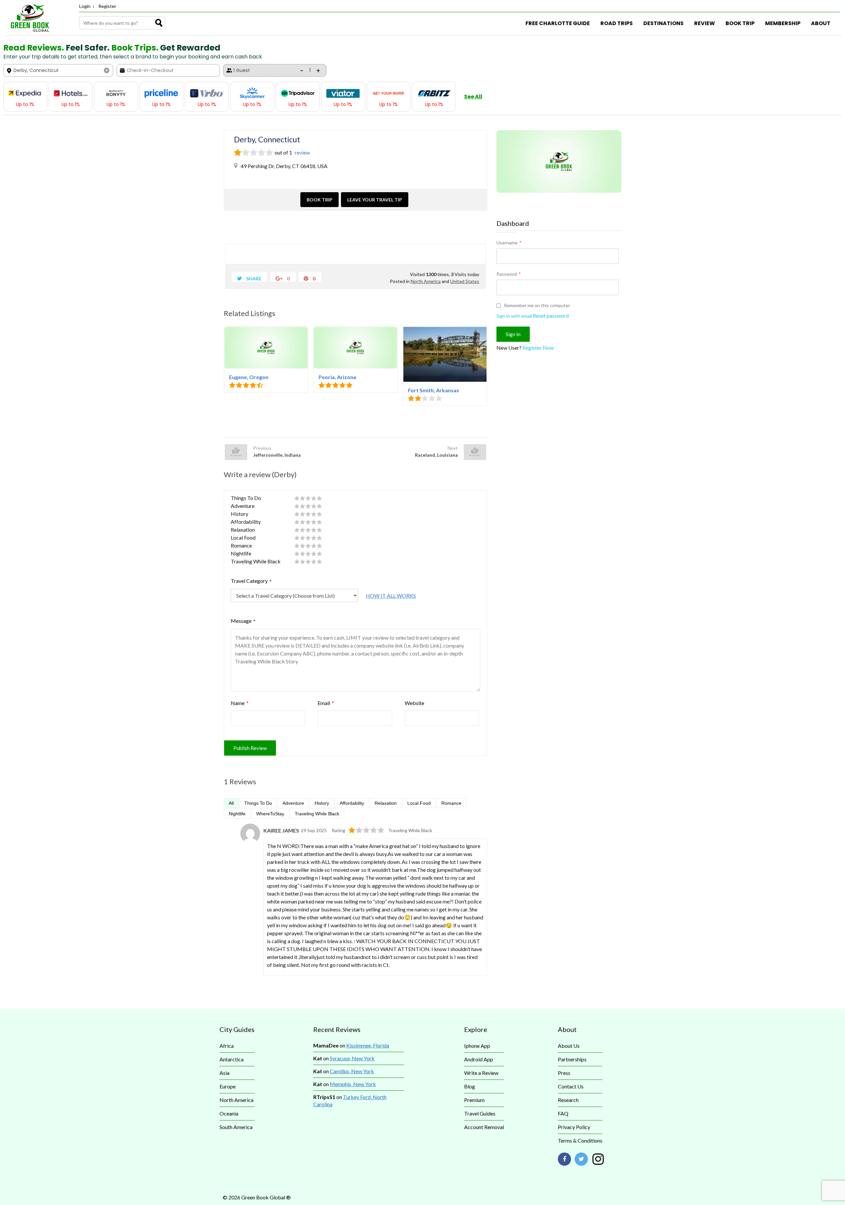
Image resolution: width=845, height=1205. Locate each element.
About (820, 23)
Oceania (229, 1113)
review (302, 152)
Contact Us (571, 1086)
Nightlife (237, 813)
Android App (478, 1059)
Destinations (663, 23)
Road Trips (616, 23)
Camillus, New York (352, 1071)
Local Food (419, 803)
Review (704, 23)
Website (414, 703)
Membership (782, 23)
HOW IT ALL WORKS (391, 595)
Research (568, 1100)
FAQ (563, 1113)
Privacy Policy (574, 1127)
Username (508, 242)
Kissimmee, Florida (367, 1045)
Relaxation (386, 803)
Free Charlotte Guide (557, 23)
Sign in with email (514, 316)
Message (243, 621)
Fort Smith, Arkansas (433, 390)
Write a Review (481, 1073)
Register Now (538, 347)
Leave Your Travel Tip (374, 199)
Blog (469, 1086)
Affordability (352, 803)
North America (426, 281)
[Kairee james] (250, 841)
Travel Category (251, 581)
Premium (474, 1100)
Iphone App (477, 1046)
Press (564, 1073)
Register (107, 6)
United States (464, 281)
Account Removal (484, 1127)
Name (240, 703)
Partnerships (572, 1059)
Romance (451, 803)
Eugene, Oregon (248, 377)
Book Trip (740, 23)
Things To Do (258, 803)
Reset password (551, 315)
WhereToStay (270, 813)
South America (236, 1127)
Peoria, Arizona (337, 377)
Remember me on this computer (536, 305)
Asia (224, 1073)
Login (84, 6)
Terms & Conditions (580, 1140)
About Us (569, 1046)
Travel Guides (479, 1113)
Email (326, 703)
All (231, 803)
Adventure (293, 803)
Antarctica (232, 1059)
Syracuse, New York (352, 1058)
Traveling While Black (317, 813)
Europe (228, 1086)
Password (508, 274)
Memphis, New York (353, 1084)
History (322, 803)
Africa (227, 1046)
